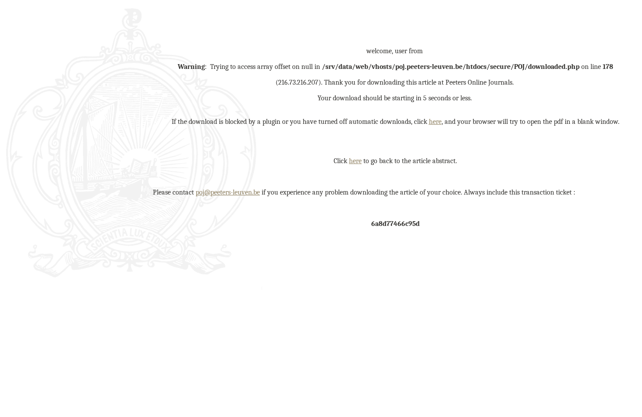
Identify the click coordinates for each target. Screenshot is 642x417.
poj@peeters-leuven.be (228, 192)
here (435, 122)
